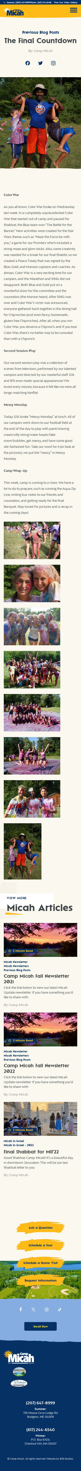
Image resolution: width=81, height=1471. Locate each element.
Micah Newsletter (16, 962)
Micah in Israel (14, 1141)
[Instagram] (53, 64)
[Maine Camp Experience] (19, 1371)
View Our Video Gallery (65, 2)
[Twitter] (40, 64)
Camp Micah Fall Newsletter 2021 (36, 978)
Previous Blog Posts (40, 32)
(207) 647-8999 (23, 2)
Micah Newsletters (16, 966)
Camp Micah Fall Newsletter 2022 (36, 1068)
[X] (33, 1310)
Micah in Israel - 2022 (19, 1145)
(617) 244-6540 (44, 2)
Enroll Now (41, 1326)
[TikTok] (59, 1310)
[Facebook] (28, 64)
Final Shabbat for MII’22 (31, 1152)
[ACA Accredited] (18, 1382)
